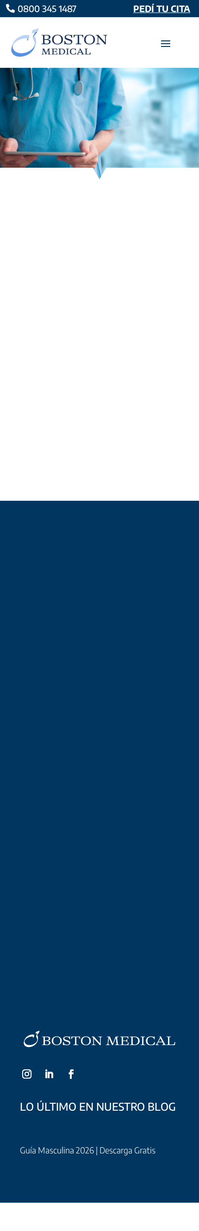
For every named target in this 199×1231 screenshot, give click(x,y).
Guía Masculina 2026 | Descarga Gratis (87, 1150)
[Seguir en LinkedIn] (49, 1074)
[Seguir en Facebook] (71, 1074)
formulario (120, 686)
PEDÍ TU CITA (161, 8)
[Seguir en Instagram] (27, 1074)
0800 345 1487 (47, 8)
